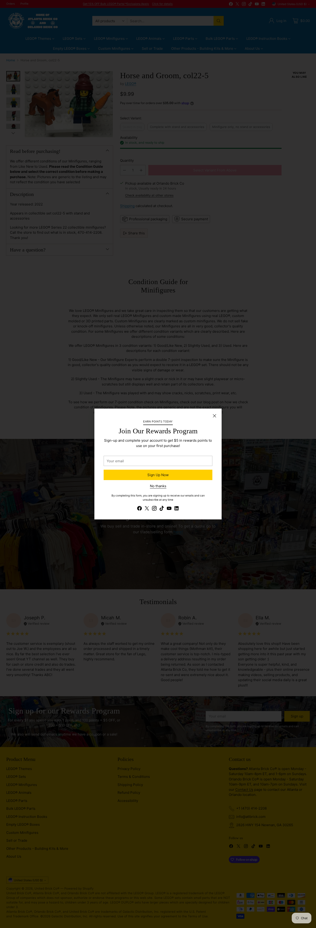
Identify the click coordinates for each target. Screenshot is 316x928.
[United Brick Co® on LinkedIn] (176, 509)
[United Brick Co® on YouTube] (169, 509)
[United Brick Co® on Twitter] (147, 509)
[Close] (214, 415)
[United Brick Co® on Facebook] (139, 509)
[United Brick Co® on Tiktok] (161, 509)
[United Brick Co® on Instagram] (154, 509)
